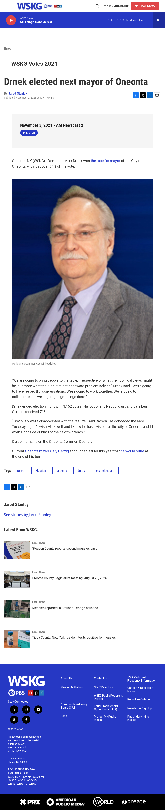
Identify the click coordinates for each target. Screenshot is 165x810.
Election (41, 470)
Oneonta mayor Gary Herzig (47, 451)
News (7, 49)
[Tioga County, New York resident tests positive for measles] (17, 639)
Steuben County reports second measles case (64, 548)
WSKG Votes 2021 (34, 63)
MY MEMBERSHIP (116, 5)
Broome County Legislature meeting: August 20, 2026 (69, 578)
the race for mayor (105, 161)
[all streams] (159, 20)
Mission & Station (72, 687)
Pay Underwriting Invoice (138, 718)
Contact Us (101, 678)
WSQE (12, 780)
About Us (66, 678)
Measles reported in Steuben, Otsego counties (65, 608)
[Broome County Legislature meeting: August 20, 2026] (17, 579)
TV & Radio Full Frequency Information (141, 679)
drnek (81, 470)
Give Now (147, 6)
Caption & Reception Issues (140, 689)
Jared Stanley (17, 93)
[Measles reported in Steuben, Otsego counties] (17, 609)
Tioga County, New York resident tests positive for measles (74, 637)
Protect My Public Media (105, 718)
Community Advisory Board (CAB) (74, 706)
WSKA (32, 784)
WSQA (21, 780)
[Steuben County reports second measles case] (17, 550)
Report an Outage (138, 699)
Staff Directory (103, 687)
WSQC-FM (32, 780)
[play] (11, 20)
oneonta (62, 470)
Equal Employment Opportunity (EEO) (106, 708)
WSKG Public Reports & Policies (108, 697)
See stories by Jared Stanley (27, 514)
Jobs (64, 716)
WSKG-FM (13, 776)
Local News (38, 542)
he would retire (132, 451)
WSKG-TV (22, 784)
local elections (104, 470)
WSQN (11, 784)
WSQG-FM (38, 776)
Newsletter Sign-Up (139, 708)
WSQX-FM (25, 776)
